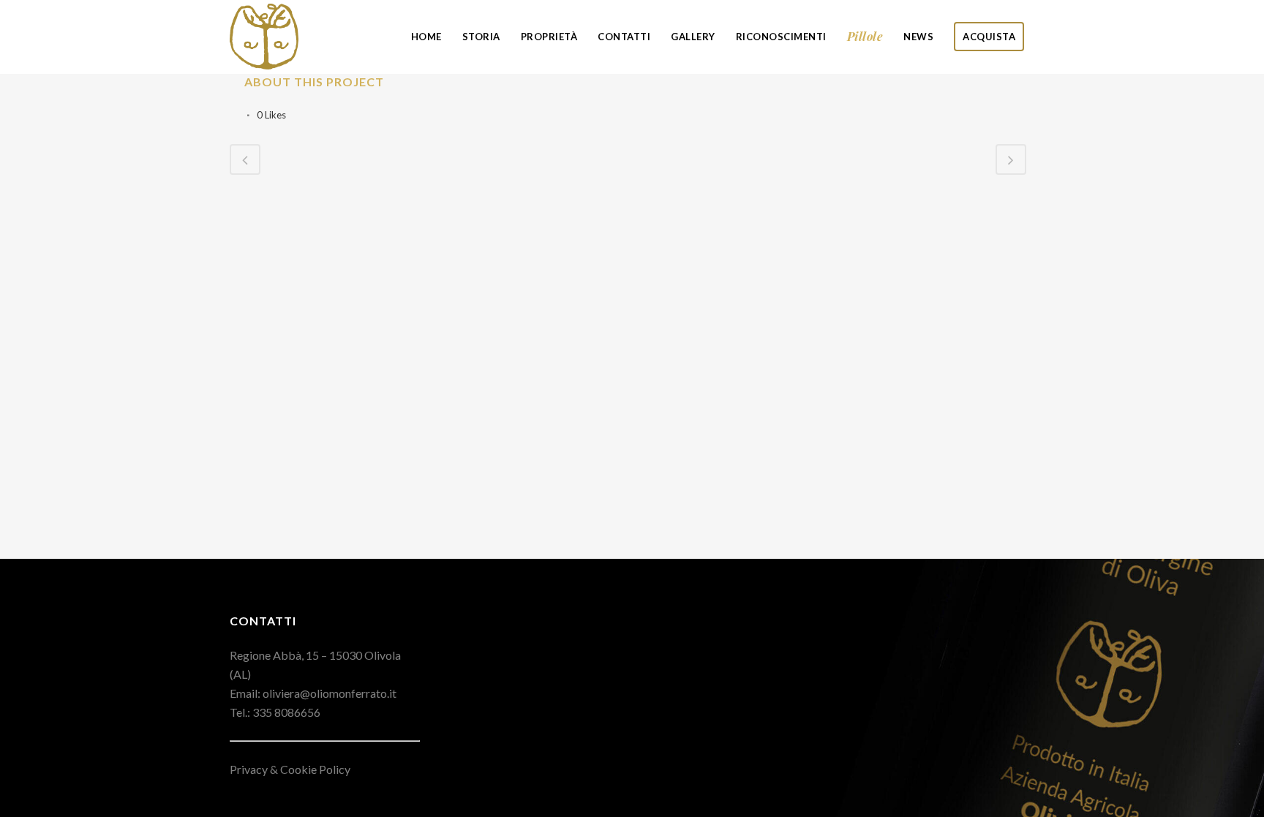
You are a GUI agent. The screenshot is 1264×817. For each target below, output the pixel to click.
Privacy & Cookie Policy (290, 769)
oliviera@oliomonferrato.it (329, 693)
